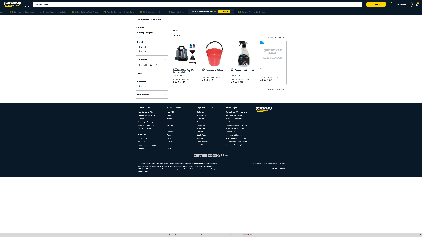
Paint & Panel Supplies (235, 128)
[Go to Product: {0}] (273, 71)
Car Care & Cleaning (234, 135)
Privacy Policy (256, 164)
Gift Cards (141, 142)
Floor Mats (201, 145)
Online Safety (143, 118)
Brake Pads (201, 128)
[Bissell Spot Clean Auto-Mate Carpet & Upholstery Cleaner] (185, 54)
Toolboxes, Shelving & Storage (238, 125)
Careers (141, 148)
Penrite (170, 118)
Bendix (170, 132)
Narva (169, 141)
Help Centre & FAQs (145, 112)
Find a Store (142, 138)
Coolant (200, 132)
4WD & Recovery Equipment (237, 138)
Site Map (282, 164)
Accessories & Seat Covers (236, 141)
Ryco (169, 122)
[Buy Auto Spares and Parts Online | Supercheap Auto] (12, 4)
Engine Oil (201, 125)
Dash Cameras (202, 141)
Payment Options (144, 128)
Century (170, 115)
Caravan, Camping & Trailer (237, 145)
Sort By (174, 31)
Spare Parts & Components (236, 112)
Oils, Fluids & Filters (234, 115)
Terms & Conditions (270, 164)
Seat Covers (201, 115)
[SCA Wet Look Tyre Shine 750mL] (244, 54)
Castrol (170, 125)
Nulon (169, 128)
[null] (273, 54)
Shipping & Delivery (145, 122)
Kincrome (171, 145)
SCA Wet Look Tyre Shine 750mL (243, 70)
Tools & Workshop (233, 122)
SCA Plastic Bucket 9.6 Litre (212, 70)
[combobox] (185, 35)
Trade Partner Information (148, 145)
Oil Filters (200, 118)
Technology (230, 132)
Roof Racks (201, 138)
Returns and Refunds (146, 125)
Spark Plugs (201, 135)
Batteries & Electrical (234, 118)
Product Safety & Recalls (147, 115)
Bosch (169, 135)
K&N (169, 148)
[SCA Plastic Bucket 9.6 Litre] (214, 54)
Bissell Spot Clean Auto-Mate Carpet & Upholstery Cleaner (184, 71)
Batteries (200, 112)
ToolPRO (170, 112)
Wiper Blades (202, 122)
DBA (169, 138)
